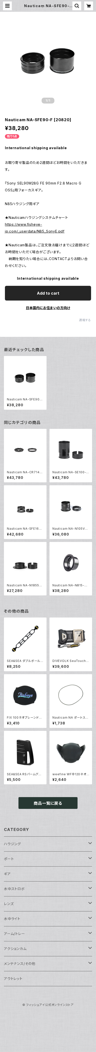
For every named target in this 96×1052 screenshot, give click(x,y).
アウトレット (13, 978)
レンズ (9, 904)
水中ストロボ (14, 889)
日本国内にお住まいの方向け (48, 308)
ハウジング (12, 844)
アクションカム (15, 949)
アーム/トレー (14, 934)
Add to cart (48, 293)
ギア (7, 874)
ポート (9, 859)
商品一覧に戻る (48, 803)
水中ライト (12, 919)
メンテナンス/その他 (19, 963)
